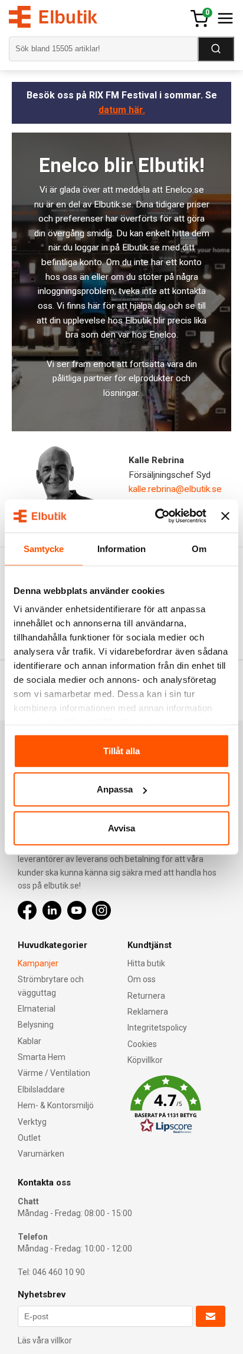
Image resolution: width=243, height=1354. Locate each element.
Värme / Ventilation (54, 1073)
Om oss (141, 979)
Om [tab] (199, 548)
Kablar (29, 1041)
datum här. (121, 109)
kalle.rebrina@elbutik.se (175, 489)
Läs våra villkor (45, 1340)
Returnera (146, 995)
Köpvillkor (145, 1060)
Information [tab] (121, 548)
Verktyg (32, 1122)
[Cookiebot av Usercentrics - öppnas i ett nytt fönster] (156, 516)
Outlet (29, 1137)
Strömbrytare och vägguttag (51, 986)
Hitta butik (146, 963)
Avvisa (121, 828)
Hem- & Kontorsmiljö (56, 1105)
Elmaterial (36, 1008)
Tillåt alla (121, 750)
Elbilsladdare (41, 1089)
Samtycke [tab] (44, 548)
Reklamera (147, 1011)
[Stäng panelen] (225, 516)
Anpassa (115, 789)
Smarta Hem (41, 1057)
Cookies (142, 1044)
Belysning (36, 1024)
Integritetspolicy (157, 1027)
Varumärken (41, 1153)
